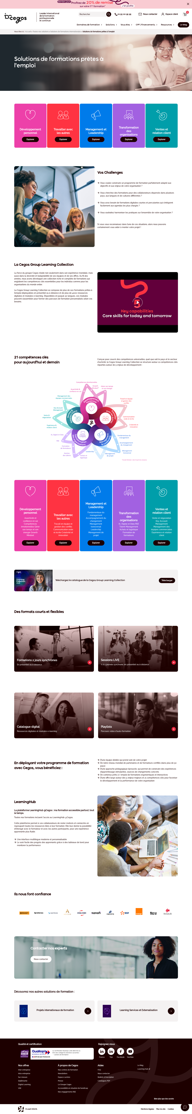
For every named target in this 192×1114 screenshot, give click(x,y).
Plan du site (160, 1109)
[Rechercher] (108, 14)
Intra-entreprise (24, 1074)
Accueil (28, 32)
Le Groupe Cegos (64, 1085)
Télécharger (166, 580)
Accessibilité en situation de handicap (73, 1088)
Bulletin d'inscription (106, 1077)
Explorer (30, 139)
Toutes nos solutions (41, 32)
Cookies (171, 1109)
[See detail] (90, 662)
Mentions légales (147, 1109)
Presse (60, 1081)
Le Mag (140, 1065)
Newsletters (62, 1074)
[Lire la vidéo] (137, 302)
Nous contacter (104, 1074)
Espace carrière (64, 1077)
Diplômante (22, 1081)
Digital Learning (24, 1085)
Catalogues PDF (104, 1081)
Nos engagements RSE (67, 1092)
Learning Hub (142, 1069)
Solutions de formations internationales (65, 32)
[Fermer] (188, 4)
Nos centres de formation (68, 1070)
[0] (184, 14)
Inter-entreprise (24, 1070)
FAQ (99, 1070)
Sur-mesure (22, 1077)
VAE (19, 1088)
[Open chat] (185, 1107)
